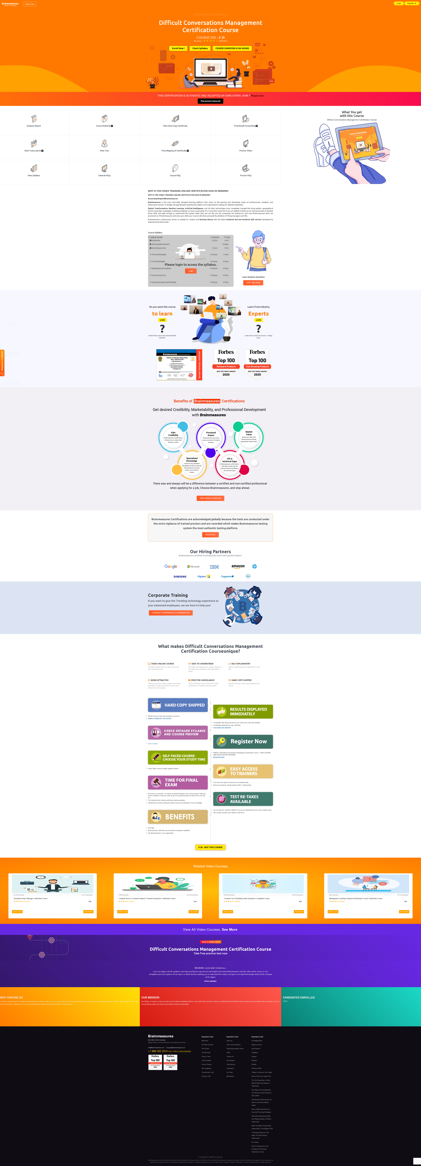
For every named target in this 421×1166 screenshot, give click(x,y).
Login (399, 3)
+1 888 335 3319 (158, 1051)
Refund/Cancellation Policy (235, 1048)
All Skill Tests (206, 1052)
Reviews (254, 1060)
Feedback (255, 1052)
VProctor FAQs (256, 1068)
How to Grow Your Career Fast (261, 1076)
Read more (257, 95)
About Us (230, 1041)
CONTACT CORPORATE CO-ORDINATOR (170, 613)
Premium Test (206, 1076)
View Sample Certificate (210, 498)
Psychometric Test (208, 1072)
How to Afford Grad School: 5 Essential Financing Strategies (261, 1110)
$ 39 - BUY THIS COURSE (210, 847)
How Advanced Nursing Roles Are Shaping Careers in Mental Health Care (261, 1119)
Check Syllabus (200, 48)
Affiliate (254, 1064)
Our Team (230, 1072)
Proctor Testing (206, 1064)
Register (410, 3)
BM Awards (230, 1076)
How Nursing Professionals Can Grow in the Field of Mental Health (262, 1102)
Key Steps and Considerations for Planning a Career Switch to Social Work (261, 1093)
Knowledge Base (257, 1041)
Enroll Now (210, 534)
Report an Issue (257, 1045)
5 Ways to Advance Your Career (262, 1072)
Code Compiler (206, 1060)
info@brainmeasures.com (156, 1048)
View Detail (88, 911)
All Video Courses (207, 1045)
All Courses (205, 1048)
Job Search (230, 1068)
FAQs (228, 1052)
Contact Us (230, 1056)
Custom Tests (206, 1056)
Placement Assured (210, 101)
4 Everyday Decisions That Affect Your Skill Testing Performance (260, 1135)
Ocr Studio (255, 1142)
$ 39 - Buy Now (253, 282)
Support (254, 1056)
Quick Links (29, 4)
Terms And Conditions (234, 1045)
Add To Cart (17, 911)
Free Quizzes (231, 1064)
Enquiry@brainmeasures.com (175, 1048)
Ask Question (256, 1048)
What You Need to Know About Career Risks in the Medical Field (262, 1127)
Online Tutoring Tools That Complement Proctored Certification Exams (260, 1149)
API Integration (206, 1068)
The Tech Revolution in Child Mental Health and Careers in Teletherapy (261, 1083)
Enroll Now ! (178, 48)
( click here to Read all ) (215, 968)
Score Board (231, 1060)
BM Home (205, 1041)
